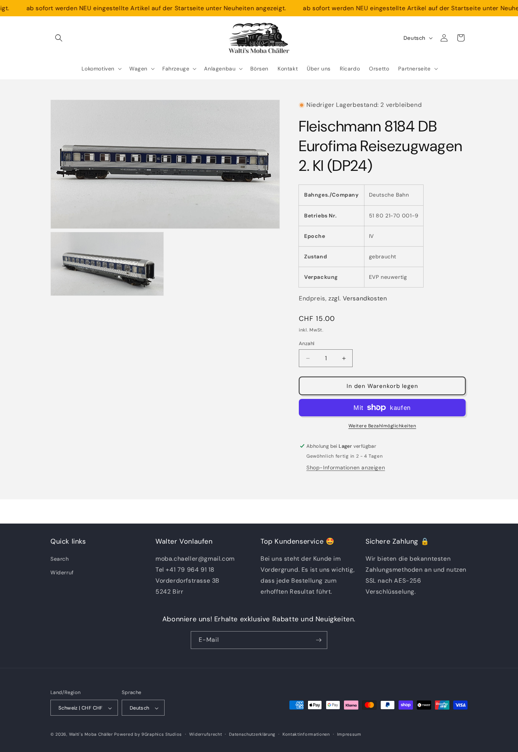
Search (59, 559)
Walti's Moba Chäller (91, 734)
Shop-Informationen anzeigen (345, 467)
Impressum (349, 734)
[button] (58, 38)
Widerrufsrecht (205, 734)
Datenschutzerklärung (252, 734)
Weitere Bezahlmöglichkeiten (382, 426)
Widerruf (62, 572)
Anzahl (306, 343)
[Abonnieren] (318, 640)
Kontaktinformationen (306, 734)
